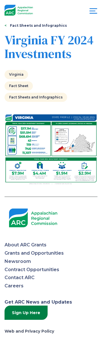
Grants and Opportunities (34, 253)
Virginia (16, 74)
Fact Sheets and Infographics (38, 25)
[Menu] (93, 12)
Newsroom (18, 261)
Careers (14, 286)
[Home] (19, 10)
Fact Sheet (18, 86)
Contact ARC (20, 277)
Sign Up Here (26, 312)
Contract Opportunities (32, 269)
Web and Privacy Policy (29, 331)
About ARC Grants (25, 245)
